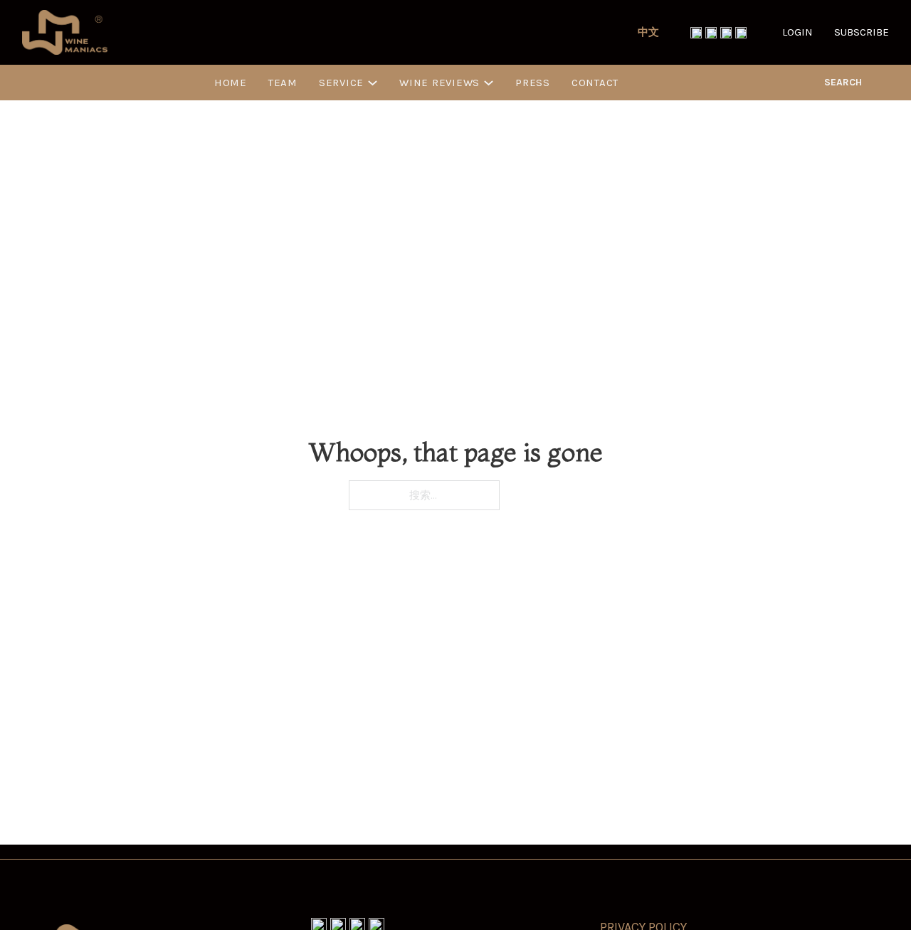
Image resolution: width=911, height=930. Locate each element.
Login (797, 32)
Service (341, 82)
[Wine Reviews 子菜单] (488, 83)
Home (230, 82)
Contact (595, 82)
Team (282, 82)
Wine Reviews (439, 82)
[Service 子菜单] (372, 83)
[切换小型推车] (883, 82)
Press (532, 82)
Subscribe (861, 32)
